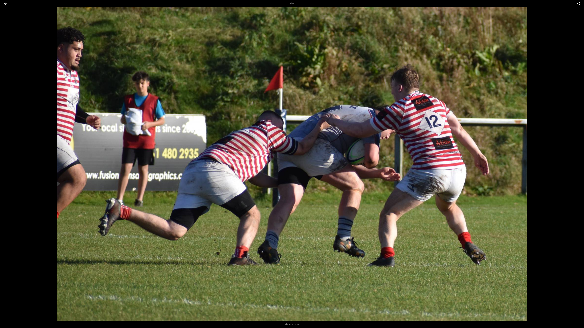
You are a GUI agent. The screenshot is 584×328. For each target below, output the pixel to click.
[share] (578, 4)
